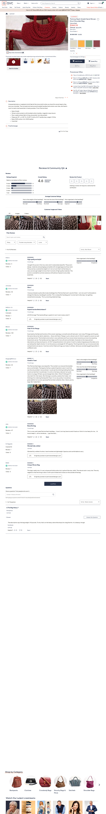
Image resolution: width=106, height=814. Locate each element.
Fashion (61, 7)
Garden (54, 7)
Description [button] (11, 101)
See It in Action (13, 68)
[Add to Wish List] (98, 19)
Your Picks (4, 7)
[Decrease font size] (67, 97)
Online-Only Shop (37, 7)
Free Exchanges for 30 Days (77, 56)
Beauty (67, 7)
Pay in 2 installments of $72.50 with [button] (83, 75)
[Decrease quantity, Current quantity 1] (71, 53)
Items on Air (34, 3)
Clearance (47, 7)
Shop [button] (18, 3)
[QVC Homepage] (6, 14)
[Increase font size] (65, 97)
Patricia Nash (73, 23)
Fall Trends (17, 7)
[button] (88, 3)
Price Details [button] (73, 31)
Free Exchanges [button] (13, 126)
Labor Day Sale (26, 7)
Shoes (79, 7)
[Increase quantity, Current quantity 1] (77, 53)
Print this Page (64, 131)
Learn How (95, 87)
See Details (83, 93)
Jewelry (73, 7)
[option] (53, 10)
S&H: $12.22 (72, 29)
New (11, 7)
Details (89, 79)
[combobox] (59, 3)
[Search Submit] (78, 3)
